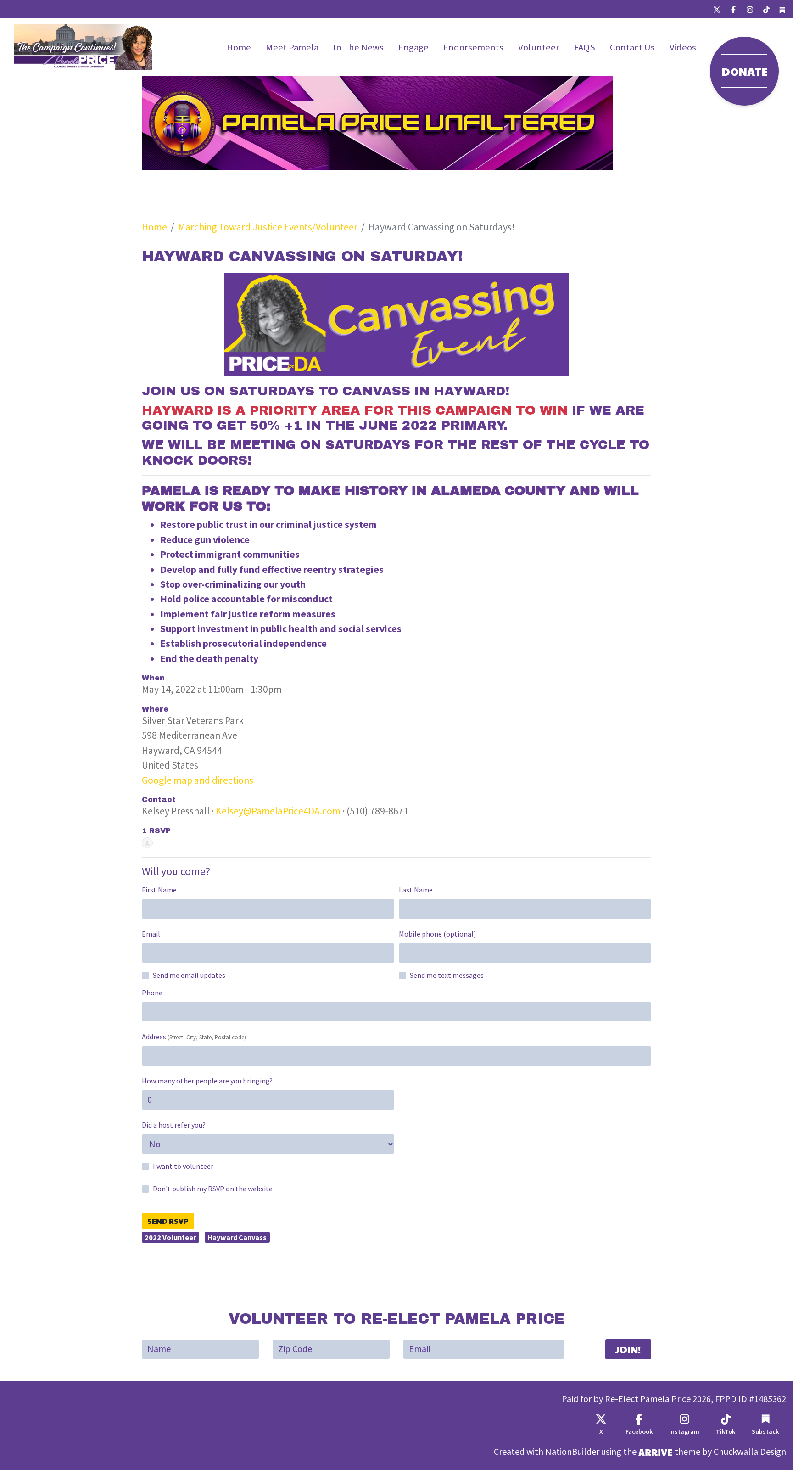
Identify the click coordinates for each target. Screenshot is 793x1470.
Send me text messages (447, 975)
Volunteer (538, 47)
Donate (744, 71)
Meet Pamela (292, 47)
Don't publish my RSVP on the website (213, 1189)
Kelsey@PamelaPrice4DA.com (278, 811)
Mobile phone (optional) (437, 934)
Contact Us (632, 47)
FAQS (584, 47)
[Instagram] (749, 9)
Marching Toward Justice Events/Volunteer (267, 227)
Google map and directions (197, 780)
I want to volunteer (183, 1166)
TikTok (725, 1431)
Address (194, 1037)
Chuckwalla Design (750, 1452)
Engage (413, 47)
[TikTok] (766, 9)
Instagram (684, 1431)
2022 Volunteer (170, 1237)
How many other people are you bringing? (207, 1081)
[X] (716, 9)
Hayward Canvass (237, 1237)
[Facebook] (733, 9)
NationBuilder (572, 1452)
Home (239, 47)
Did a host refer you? (174, 1125)
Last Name (416, 890)
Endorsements (473, 47)
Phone (152, 993)
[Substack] (782, 9)
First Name (159, 890)
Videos (683, 47)
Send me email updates (189, 975)
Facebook (639, 1431)
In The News (358, 47)
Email (151, 934)
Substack (765, 1431)
